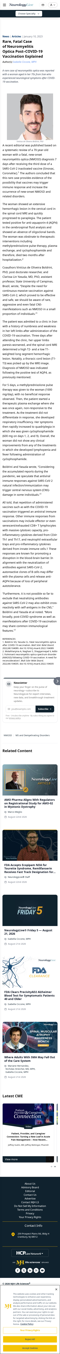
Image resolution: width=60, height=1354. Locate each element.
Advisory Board (30, 1187)
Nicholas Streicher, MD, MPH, (20, 1068)
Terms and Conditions (30, 1209)
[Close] (56, 1289)
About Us (30, 1183)
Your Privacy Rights (30, 1217)
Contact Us (30, 1195)
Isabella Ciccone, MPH (19, 938)
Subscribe (43, 708)
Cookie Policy (26, 1324)
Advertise (30, 1198)
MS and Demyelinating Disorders (33, 735)
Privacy (30, 1213)
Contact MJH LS (30, 1202)
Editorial (30, 1191)
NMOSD (8, 735)
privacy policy (15, 718)
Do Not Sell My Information (30, 1206)
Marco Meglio (15, 811)
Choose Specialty (26, 13)
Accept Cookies (30, 1348)
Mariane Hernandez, (18, 1065)
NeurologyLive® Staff (19, 876)
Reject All (30, 1339)
